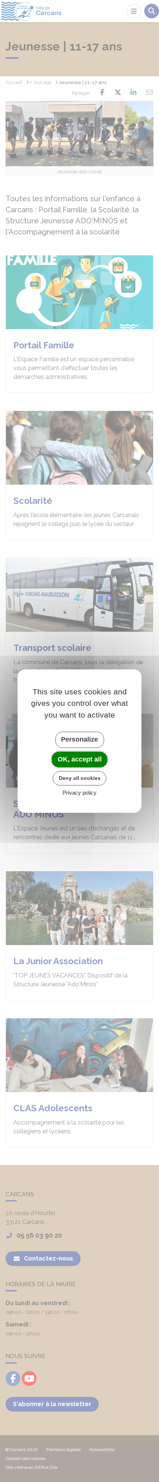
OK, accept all (80, 759)
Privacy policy (79, 792)
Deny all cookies (80, 778)
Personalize (79, 739)
